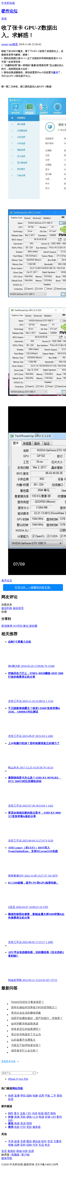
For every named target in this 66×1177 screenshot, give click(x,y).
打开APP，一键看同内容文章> (33, 587)
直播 (17, 1095)
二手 (53, 1095)
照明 (29, 1123)
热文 (47, 1144)
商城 (19, 1151)
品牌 (17, 1144)
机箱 (41, 1113)
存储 (47, 1116)
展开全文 (6, 580)
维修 (11, 1144)
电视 (17, 1123)
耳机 (23, 1116)
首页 (4, 1151)
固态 (47, 1113)
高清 (23, 1123)
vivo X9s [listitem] (23, 1078)
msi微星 (13, 44)
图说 (29, 1141)
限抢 (59, 1095)
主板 (22, 1113)
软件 (44, 1141)
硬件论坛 (9, 11)
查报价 (11, 1151)
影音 (11, 1099)
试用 (41, 1095)
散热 (53, 1113)
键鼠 (29, 1116)
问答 (25, 1151)
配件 (59, 1116)
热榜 (11, 1095)
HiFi (10, 1120)
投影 (17, 1127)
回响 (29, 1144)
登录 (4, 18)
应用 (31, 1151)
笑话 (50, 1141)
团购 (29, 1095)
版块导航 (6, 1158)
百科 (23, 1144)
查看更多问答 (8, 1061)
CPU (28, 1113)
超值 (17, 1141)
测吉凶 (36, 1141)
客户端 (25, 1154)
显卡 (55, 72)
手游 (11, 1141)
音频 (17, 1116)
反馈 (4, 1170)
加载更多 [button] (6, 604)
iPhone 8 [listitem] (13, 1078)
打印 (23, 1127)
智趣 (35, 1095)
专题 (23, 1141)
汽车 (35, 1144)
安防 (29, 1127)
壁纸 (23, 1095)
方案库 (57, 1141)
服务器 (36, 1127)
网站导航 (17, 1088)
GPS (53, 1116)
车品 (41, 1144)
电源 (41, 1116)
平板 (47, 1095)
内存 (35, 1113)
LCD (35, 1116)
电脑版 (15, 1154)
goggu (4, 44)
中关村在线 (8, 3)
